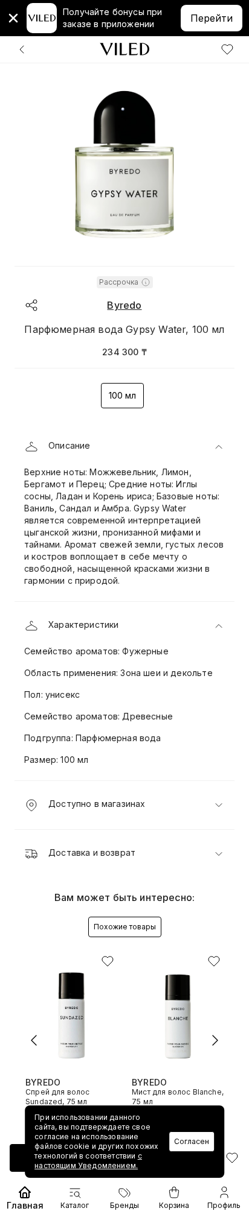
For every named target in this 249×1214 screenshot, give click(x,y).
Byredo (124, 305)
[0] (227, 49)
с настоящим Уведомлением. (88, 1160)
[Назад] (22, 49)
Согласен (191, 1141)
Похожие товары (125, 926)
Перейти (211, 18)
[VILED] (124, 49)
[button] (124, 446)
